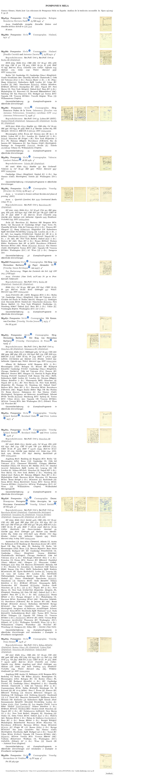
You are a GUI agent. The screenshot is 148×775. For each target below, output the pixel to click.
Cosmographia (39, 18)
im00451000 (11, 171)
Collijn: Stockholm (10, 529)
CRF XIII (48, 354)
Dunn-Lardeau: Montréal (40, 529)
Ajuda (10, 704)
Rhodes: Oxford (45, 359)
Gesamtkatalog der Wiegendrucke (17, 771)
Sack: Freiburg (33, 666)
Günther (4, 217)
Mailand (52, 34)
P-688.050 (31, 131)
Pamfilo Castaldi (11, 54)
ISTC (3, 72)
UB (17, 541)
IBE (2, 128)
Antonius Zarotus (32, 54)
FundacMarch (50, 718)
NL (32, 567)
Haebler (30, 126)
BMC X (29, 128)
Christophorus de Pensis (38, 341)
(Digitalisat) (10, 60)
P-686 (29, 659)
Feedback (109, 773)
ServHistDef (17, 620)
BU (44, 82)
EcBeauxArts (44, 594)
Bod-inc (12, 67)
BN (47, 136)
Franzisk (31, 145)
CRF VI (23, 446)
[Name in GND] (29, 18)
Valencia (52, 157)
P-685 (53, 446)
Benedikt (42, 695)
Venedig (52, 188)
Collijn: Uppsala (44, 67)
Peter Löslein (50, 416)
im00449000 (11, 455)
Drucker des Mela (12, 191)
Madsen (4, 70)
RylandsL (35, 84)
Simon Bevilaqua (20, 268)
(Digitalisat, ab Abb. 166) (29, 517)
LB (42, 93)
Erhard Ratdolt (10, 416)
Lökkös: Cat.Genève (10, 359)
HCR (8, 63)
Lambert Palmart (11, 160)
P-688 (12, 356)
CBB (29, 63)
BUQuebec (34, 585)
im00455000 (46, 131)
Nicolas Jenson (33, 321)
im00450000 (25, 671)
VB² (35, 446)
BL (11, 84)
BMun (39, 727)
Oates (20, 70)
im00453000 (51, 361)
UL (11, 229)
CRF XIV (32, 212)
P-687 (53, 524)
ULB (29, 461)
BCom (17, 399)
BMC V (18, 215)
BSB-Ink (22, 131)
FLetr (17, 704)
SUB (3, 302)
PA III (8, 324)
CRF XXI (27, 524)
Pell (37, 354)
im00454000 (23, 292)
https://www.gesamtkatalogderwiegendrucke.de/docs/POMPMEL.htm (51, 771)
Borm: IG (5, 451)
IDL (50, 63)
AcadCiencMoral (23, 706)
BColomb (18, 396)
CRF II (14, 65)
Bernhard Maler (29, 416)
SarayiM (4, 468)
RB (10, 690)
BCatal (43, 544)
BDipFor (36, 676)
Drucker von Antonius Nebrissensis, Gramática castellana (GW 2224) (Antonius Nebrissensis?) (30, 113)
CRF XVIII (14, 524)
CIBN (33, 65)
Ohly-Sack (28, 534)
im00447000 (11, 72)
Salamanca (37, 110)
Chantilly (27, 67)
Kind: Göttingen (35, 289)
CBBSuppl (29, 352)
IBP (11, 354)
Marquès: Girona (8, 131)
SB (13, 75)
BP (31, 134)
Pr (45, 65)
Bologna (52, 18)
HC (7, 166)
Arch (49, 611)
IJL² (51, 522)
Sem (43, 134)
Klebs (18, 63)
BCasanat (32, 245)
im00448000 (24, 219)
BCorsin (41, 245)
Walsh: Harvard (41, 70)
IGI (2, 65)
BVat (15, 80)
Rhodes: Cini (19, 453)
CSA (42, 210)
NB (54, 96)
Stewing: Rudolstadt (43, 453)
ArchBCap (5, 148)
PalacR (4, 138)
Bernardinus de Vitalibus (14, 758)
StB (35, 231)
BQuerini (5, 736)
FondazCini (22, 484)
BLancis (16, 392)
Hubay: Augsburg (22, 664)
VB (23, 65)
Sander (29, 444)
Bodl (39, 89)
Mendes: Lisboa (42, 128)
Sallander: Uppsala (34, 217)
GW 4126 (28, 26)
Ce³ (38, 63)
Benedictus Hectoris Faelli (15, 21)
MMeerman (12, 82)
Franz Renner (9, 641)
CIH (50, 352)
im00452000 (30, 538)
